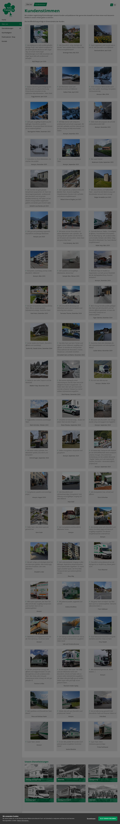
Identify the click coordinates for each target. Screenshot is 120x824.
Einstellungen (91, 818)
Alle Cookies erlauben (108, 818)
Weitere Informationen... (23, 820)
